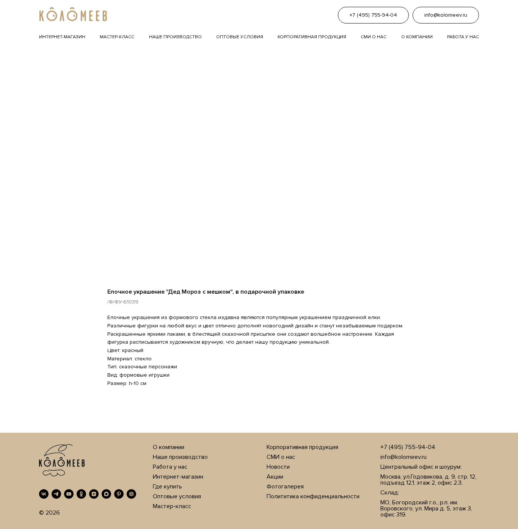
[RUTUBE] (131, 494)
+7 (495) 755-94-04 (407, 447)
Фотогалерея (285, 486)
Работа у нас (463, 37)
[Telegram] (56, 494)
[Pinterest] (119, 494)
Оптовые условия (239, 37)
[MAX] (106, 494)
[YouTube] (69, 494)
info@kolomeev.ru (403, 457)
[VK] (44, 494)
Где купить (167, 486)
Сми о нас (373, 37)
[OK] (81, 494)
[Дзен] (94, 494)
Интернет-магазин (62, 37)
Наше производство (175, 37)
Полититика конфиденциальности (313, 496)
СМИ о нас (281, 457)
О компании (417, 37)
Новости (278, 467)
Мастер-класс (117, 37)
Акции (275, 476)
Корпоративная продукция (312, 37)
